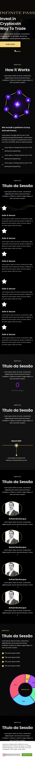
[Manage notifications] (4, 754)
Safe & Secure (8, 215)
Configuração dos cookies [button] (11, 755)
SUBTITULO (17, 65)
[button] (10, 44)
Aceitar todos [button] (27, 755)
